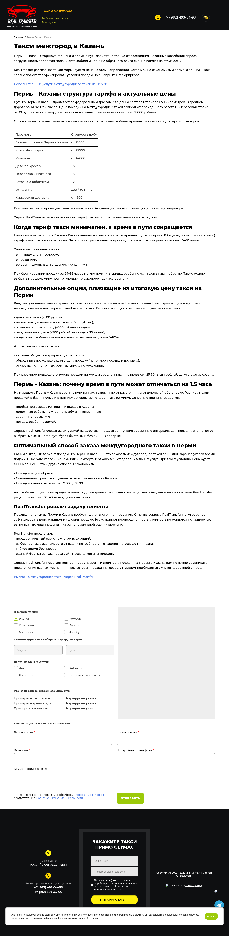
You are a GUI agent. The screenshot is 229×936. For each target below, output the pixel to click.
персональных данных (89, 794)
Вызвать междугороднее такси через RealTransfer (53, 577)
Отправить (130, 798)
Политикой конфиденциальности (59, 798)
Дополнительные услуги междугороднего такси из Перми (60, 84)
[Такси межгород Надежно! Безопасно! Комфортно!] (22, 17)
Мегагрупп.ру (193, 885)
